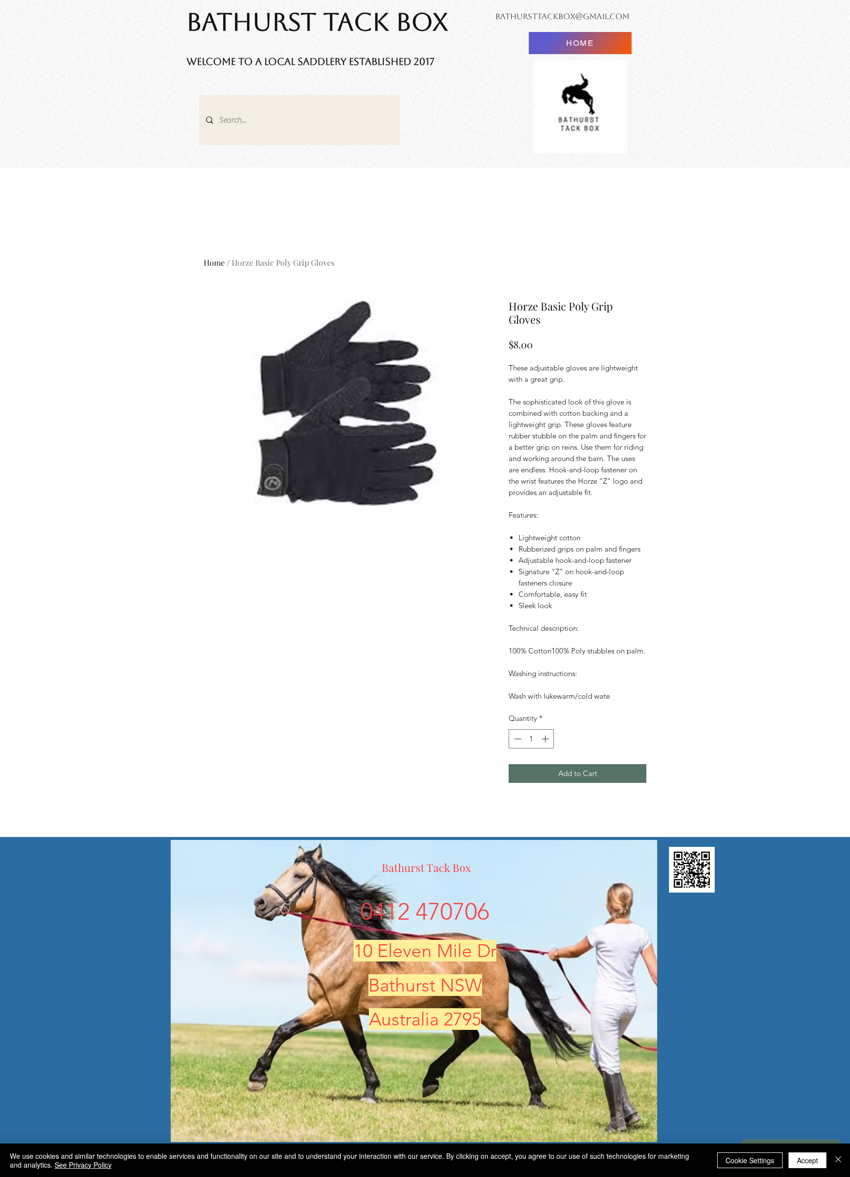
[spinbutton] (531, 739)
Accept (807, 1160)
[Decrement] (516, 739)
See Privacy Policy (83, 1165)
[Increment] (546, 739)
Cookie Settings (750, 1160)
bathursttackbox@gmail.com (562, 16)
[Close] (838, 1160)
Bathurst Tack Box (426, 867)
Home (214, 262)
